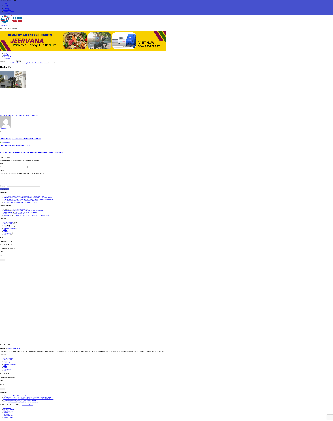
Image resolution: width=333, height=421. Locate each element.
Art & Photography (8, 222)
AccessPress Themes (27, 405)
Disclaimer (6, 8)
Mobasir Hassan (7, 212)
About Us (6, 5)
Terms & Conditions (9, 11)
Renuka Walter (7, 215)
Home (5, 3)
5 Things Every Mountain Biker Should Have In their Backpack (31, 215)
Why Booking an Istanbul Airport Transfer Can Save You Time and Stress (23, 196)
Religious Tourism (8, 227)
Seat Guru (6, 414)
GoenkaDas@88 (4, 128)
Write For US (7, 7)
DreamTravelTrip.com (13, 348)
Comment (3, 186)
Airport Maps (7, 408)
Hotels (5, 225)
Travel (6, 63)
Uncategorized (7, 233)
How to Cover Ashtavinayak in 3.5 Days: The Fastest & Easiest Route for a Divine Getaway (28, 199)
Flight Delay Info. (8, 411)
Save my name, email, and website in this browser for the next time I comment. (23, 173)
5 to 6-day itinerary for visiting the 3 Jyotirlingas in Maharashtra (20, 200)
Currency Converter (8, 409)
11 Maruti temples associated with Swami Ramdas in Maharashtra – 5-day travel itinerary (32, 152)
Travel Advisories (8, 415)
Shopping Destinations (9, 228)
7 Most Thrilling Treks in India (20, 209)
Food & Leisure (7, 223)
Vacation (5, 234)
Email (2, 167)
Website (2, 170)
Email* (2, 255)
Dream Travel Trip (5, 25)
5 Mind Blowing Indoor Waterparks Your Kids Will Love (20, 139)
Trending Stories (7, 417)
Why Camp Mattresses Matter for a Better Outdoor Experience (20, 202)
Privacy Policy (7, 10)
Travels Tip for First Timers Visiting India (25, 212)
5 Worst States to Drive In (17, 213)
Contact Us (6, 13)
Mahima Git (6, 210)
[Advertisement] (52, 102)
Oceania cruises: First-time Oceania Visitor (15, 145)
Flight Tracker (7, 412)
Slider (5, 230)
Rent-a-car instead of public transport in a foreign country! (28, 210)
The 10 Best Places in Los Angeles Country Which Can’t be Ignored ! (29, 63)
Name (2, 163)
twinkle (5, 213)
